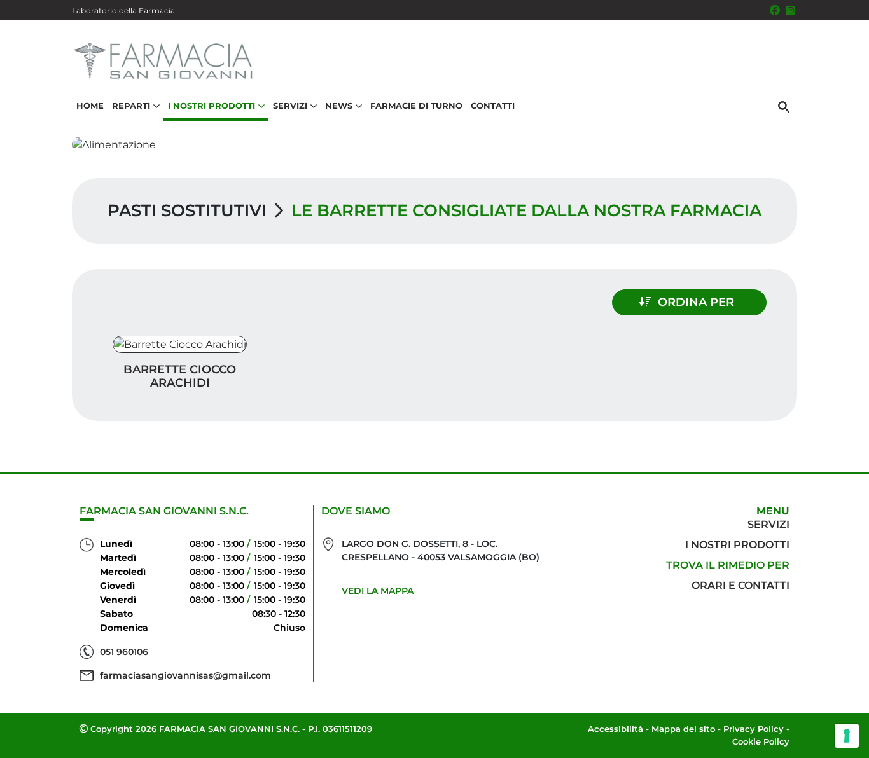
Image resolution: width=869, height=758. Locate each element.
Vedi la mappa (378, 590)
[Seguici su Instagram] (790, 10)
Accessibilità (615, 729)
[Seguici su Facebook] (774, 10)
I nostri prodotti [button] (211, 105)
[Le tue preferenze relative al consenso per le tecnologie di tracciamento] (847, 736)
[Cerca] (783, 106)
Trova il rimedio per (727, 565)
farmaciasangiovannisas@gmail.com (185, 675)
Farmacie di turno (416, 105)
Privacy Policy (753, 729)
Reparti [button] (131, 105)
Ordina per (696, 302)
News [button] (338, 105)
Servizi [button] (290, 105)
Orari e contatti (740, 585)
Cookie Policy (760, 741)
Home (90, 105)
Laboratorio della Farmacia (123, 10)
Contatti (493, 105)
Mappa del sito (683, 729)
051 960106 (124, 652)
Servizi (768, 524)
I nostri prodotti (737, 545)
